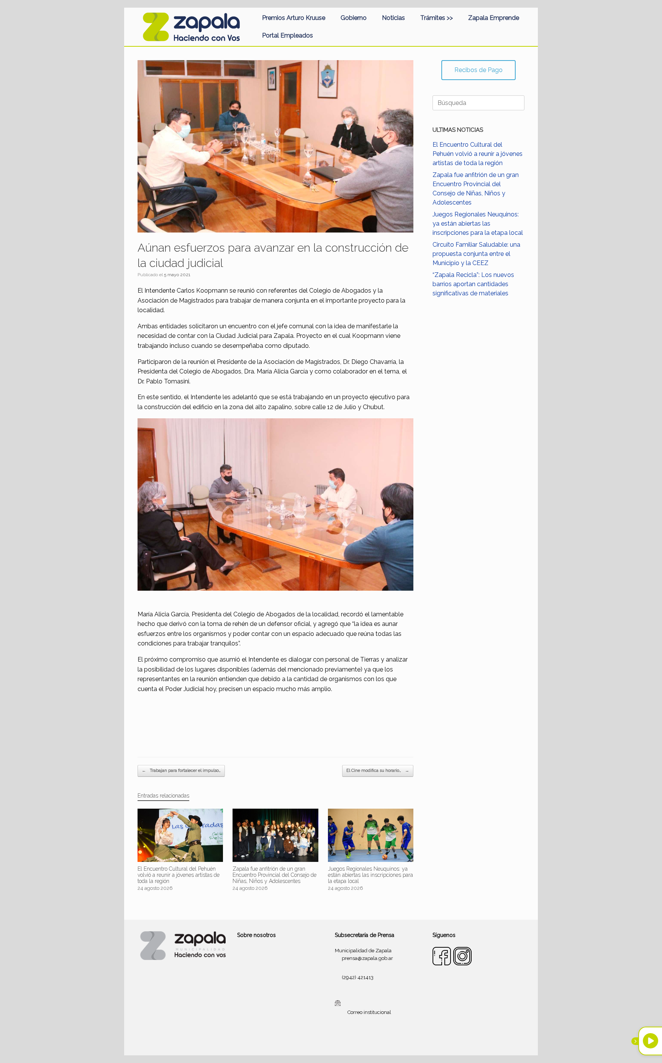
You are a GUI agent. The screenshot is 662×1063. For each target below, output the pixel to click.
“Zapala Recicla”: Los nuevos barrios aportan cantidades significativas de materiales (473, 284)
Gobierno (354, 17)
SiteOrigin (340, 1040)
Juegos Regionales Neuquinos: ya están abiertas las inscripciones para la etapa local (478, 223)
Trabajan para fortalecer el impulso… (181, 770)
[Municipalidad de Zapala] (191, 26)
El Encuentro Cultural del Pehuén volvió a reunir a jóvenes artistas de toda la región (478, 154)
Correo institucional (369, 1012)
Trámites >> (436, 17)
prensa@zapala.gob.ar (367, 958)
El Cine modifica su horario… (377, 770)
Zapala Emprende (493, 17)
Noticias (393, 17)
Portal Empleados (287, 35)
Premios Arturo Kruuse (293, 17)
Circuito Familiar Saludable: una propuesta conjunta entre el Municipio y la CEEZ (476, 254)
